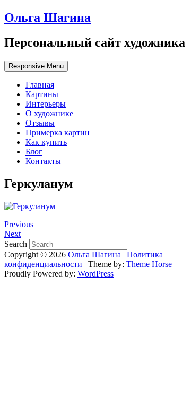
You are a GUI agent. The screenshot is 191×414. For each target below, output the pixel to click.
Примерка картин (57, 132)
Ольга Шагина (47, 17)
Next (12, 233)
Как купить (46, 141)
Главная (39, 84)
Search (16, 243)
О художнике (49, 113)
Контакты (43, 161)
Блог (33, 151)
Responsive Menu (36, 66)
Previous (18, 224)
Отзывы (40, 122)
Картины (41, 94)
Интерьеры (45, 103)
